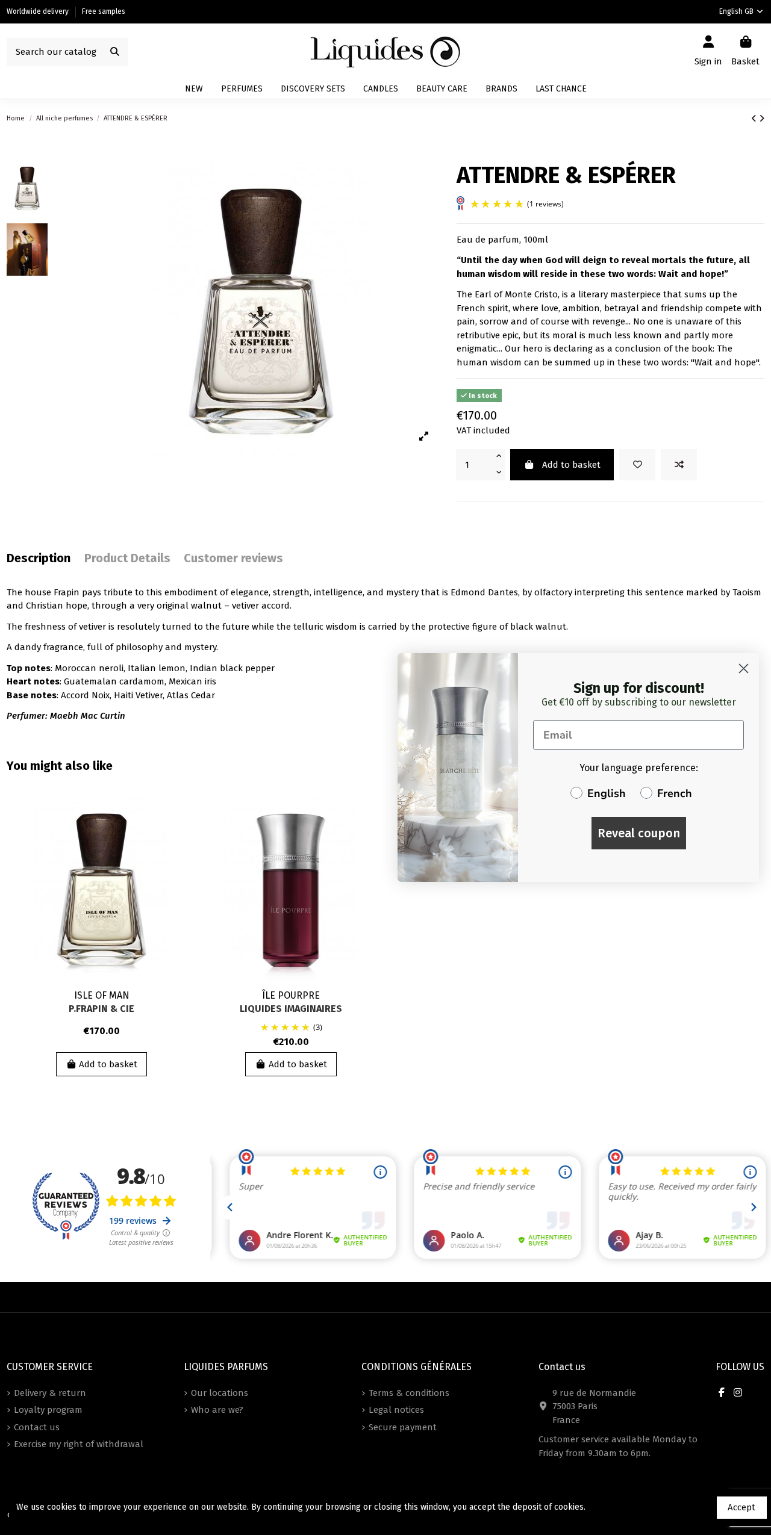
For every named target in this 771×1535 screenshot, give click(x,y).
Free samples (103, 11)
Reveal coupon (639, 833)
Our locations (219, 1393)
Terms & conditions (409, 1393)
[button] (501, 89)
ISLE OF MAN (102, 995)
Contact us (37, 1427)
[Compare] (177, 837)
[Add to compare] (679, 465)
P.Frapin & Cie (101, 1008)
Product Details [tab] (127, 558)
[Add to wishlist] (637, 465)
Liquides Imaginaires (291, 1008)
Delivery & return (50, 1393)
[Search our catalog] (114, 52)
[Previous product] (755, 118)
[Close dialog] (743, 668)
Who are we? (217, 1409)
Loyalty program (48, 1409)
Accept (741, 1507)
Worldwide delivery (38, 11)
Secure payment (403, 1427)
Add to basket (571, 464)
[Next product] (761, 118)
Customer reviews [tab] (233, 558)
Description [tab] (38, 558)
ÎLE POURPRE (291, 995)
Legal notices (396, 1409)
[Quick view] (177, 859)
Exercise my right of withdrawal (78, 1444)
